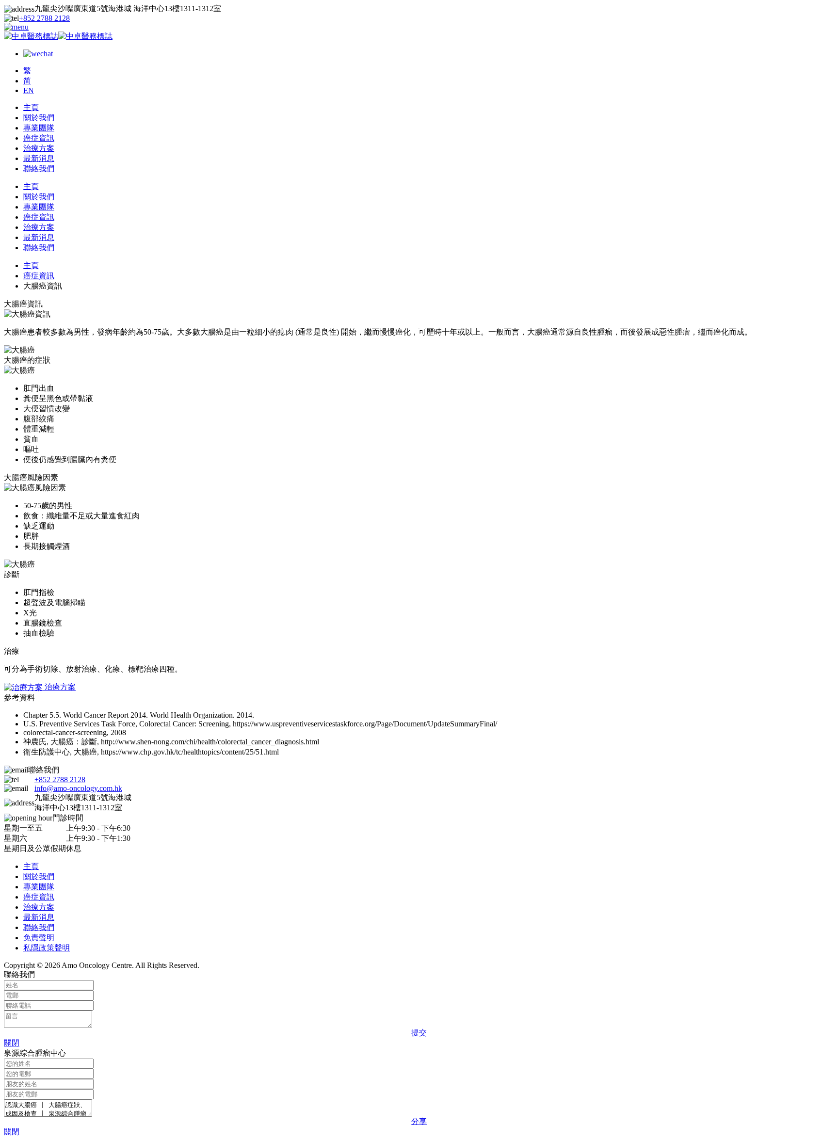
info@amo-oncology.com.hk (78, 788)
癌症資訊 (38, 138)
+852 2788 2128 (44, 18)
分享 (419, 1121)
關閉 (11, 1043)
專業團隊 (38, 128)
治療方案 (38, 148)
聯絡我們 (38, 168)
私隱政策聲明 (46, 948)
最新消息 (38, 158)
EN (28, 90)
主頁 (31, 107)
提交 (419, 1033)
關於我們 (38, 117)
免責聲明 (38, 937)
